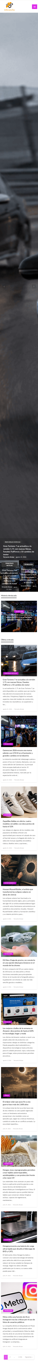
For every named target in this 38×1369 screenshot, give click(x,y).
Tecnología (28, 564)
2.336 (20, 1357)
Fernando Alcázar (9, 557)
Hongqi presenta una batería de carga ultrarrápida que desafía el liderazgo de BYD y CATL (19, 1248)
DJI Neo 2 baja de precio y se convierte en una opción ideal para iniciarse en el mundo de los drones (19, 962)
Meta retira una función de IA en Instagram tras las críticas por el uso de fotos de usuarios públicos (19, 1319)
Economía (7, 814)
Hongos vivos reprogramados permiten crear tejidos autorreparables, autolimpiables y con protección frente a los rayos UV (19, 1174)
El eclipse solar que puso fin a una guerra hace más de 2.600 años (16, 1103)
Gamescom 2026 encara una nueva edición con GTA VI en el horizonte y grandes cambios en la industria (28, 576)
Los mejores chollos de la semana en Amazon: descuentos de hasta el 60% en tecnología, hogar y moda (18, 1031)
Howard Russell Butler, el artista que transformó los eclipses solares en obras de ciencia (18, 892)
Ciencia (6, 1095)
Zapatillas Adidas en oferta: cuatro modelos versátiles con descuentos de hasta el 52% (18, 824)
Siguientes (28, 1357)
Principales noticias (12, 542)
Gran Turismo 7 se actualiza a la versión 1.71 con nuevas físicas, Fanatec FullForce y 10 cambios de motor (18, 550)
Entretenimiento (9, 883)
